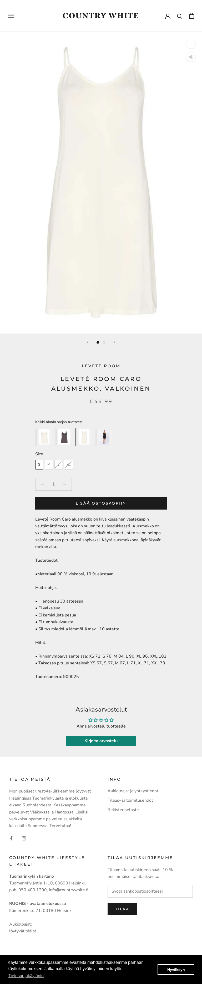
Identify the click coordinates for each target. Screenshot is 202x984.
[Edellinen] (87, 342)
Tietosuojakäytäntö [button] (26, 976)
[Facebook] (11, 838)
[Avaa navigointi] (11, 15)
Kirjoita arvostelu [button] (101, 741)
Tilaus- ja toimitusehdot (130, 800)
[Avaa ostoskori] (191, 16)
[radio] (44, 437)
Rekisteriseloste (123, 810)
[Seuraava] (114, 342)
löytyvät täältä (22, 931)
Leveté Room (101, 365)
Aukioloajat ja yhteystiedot (133, 791)
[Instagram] (24, 838)
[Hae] (180, 16)
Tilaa (122, 909)
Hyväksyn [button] (176, 969)
